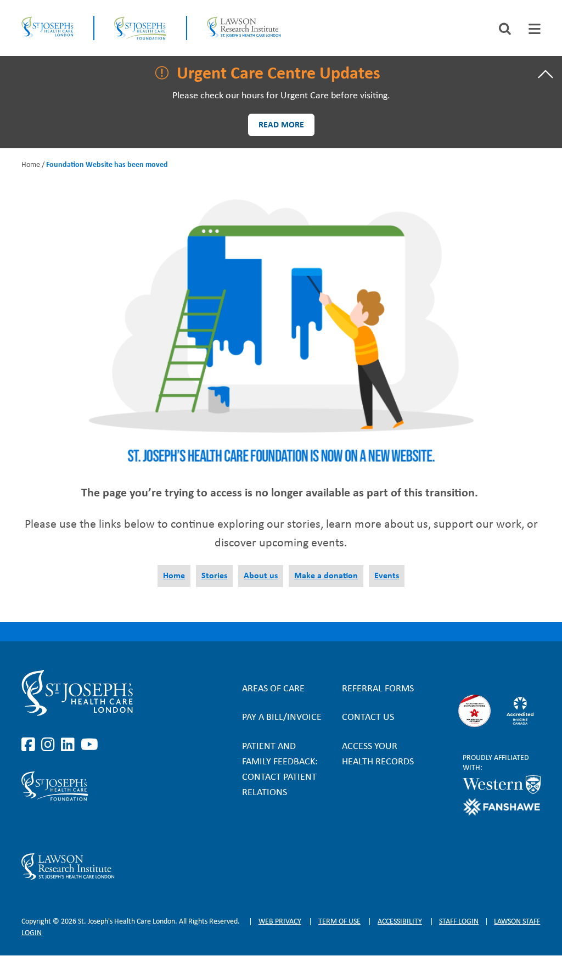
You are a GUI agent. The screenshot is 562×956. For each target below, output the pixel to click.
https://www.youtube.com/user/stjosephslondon (89, 745)
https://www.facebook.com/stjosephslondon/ (30, 745)
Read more (281, 125)
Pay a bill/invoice (282, 717)
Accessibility (400, 921)
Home (30, 165)
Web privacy (279, 921)
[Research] (99, 866)
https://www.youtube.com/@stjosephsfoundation (89, 827)
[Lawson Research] (244, 28)
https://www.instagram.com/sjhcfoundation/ (50, 827)
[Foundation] (140, 28)
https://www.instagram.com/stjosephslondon (50, 745)
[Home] (47, 28)
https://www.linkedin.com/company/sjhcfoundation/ (69, 827)
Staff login (459, 921)
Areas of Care (273, 689)
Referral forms (378, 689)
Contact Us (368, 717)
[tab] (535, 29)
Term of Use (339, 921)
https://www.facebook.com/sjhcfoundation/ (30, 827)
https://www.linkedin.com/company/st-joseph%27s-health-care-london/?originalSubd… (69, 745)
